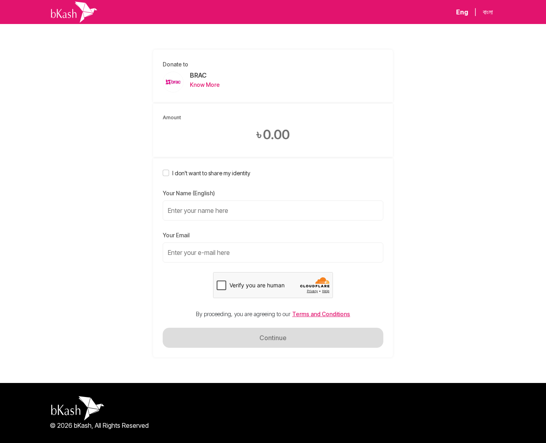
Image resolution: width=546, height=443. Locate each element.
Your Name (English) (189, 193)
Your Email (176, 235)
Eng (462, 12)
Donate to (175, 64)
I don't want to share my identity (211, 173)
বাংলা (488, 12)
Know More (205, 84)
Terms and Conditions (321, 314)
